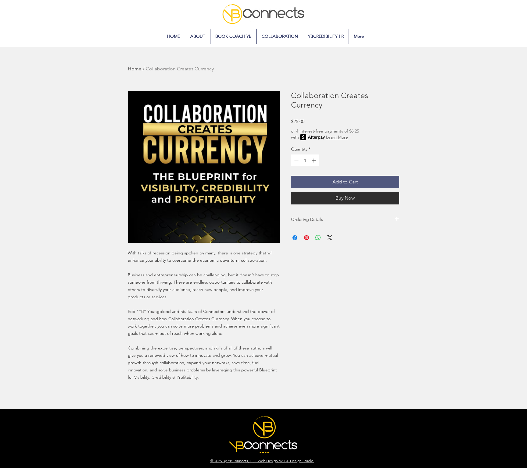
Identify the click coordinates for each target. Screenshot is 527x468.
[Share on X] (329, 237)
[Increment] (314, 160)
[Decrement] (295, 160)
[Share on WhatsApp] (318, 237)
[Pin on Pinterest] (306, 237)
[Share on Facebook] (295, 237)
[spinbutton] (304, 160)
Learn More (337, 137)
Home (135, 69)
